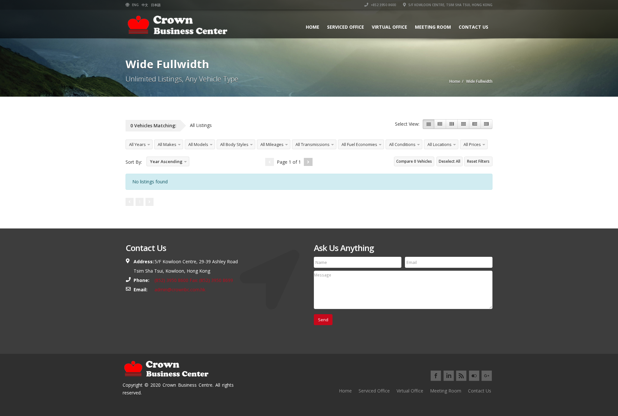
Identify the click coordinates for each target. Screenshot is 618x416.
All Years (137, 144)
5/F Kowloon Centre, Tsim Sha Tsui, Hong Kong (449, 5)
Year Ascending (166, 161)
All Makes (167, 144)
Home (312, 27)
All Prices (472, 144)
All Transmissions (312, 144)
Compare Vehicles (414, 161)
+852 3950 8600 (383, 5)
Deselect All (449, 161)
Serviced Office (345, 27)
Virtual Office (389, 27)
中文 (145, 5)
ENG (135, 5)
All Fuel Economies (359, 144)
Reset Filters (478, 161)
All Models (198, 144)
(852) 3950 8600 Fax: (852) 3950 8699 (193, 280)
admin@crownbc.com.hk (179, 289)
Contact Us (473, 27)
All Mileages (272, 144)
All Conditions (402, 144)
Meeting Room (433, 27)
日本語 (156, 5)
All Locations (439, 144)
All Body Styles (234, 144)
